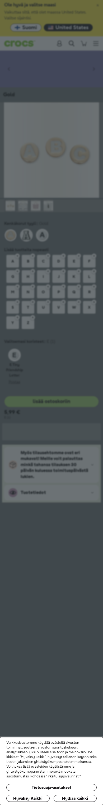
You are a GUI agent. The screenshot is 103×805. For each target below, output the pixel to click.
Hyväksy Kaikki (28, 798)
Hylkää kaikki (75, 798)
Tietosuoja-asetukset (51, 787)
